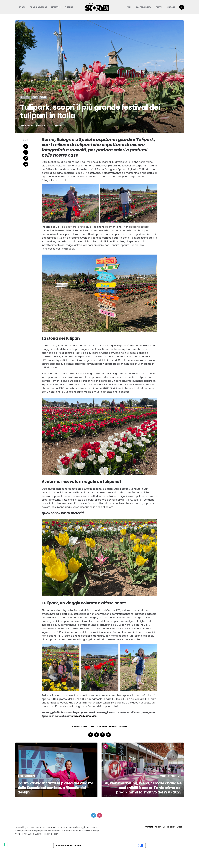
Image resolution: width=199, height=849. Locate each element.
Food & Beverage (38, 7)
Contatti (149, 826)
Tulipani (113, 727)
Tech (128, 7)
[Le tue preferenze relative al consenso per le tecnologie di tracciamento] (4, 844)
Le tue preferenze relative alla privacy (111, 845)
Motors (171, 7)
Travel (159, 7)
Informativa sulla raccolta (69, 845)
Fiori (85, 727)
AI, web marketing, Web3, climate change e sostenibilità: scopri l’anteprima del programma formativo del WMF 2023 (143, 788)
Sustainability (143, 7)
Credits (180, 826)
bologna (76, 727)
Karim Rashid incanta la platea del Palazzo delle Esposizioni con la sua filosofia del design (55, 788)
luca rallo (28, 126)
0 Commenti (57, 126)
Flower (93, 727)
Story (22, 7)
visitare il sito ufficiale (82, 716)
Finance (69, 7)
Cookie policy (169, 826)
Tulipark (123, 727)
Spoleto (103, 727)
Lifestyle (55, 7)
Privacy (158, 826)
